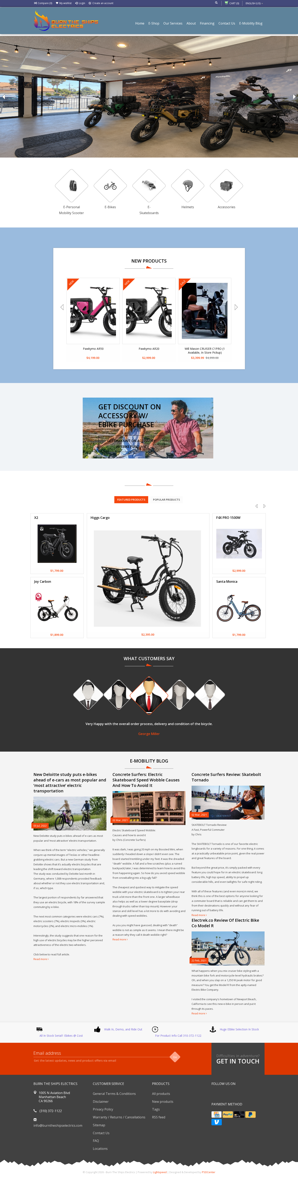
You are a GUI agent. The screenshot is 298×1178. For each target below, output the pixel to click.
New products (162, 1101)
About (191, 23)
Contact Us (227, 23)
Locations (100, 1148)
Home (139, 23)
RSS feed (158, 1117)
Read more (40, 959)
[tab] (131, 499)
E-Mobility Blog (251, 23)
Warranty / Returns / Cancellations (119, 1117)
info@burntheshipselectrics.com (57, 1125)
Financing (207, 23)
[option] (149, 97)
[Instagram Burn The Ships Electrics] (229, 1094)
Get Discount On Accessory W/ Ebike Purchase (131, 444)
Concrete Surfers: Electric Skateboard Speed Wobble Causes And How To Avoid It (146, 780)
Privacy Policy (103, 1109)
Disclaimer (101, 1101)
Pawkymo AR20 (149, 349)
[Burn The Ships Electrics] (65, 20)
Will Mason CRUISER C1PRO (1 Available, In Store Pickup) (205, 350)
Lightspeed (160, 1172)
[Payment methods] (216, 1114)
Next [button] (294, 97)
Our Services (172, 23)
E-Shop (153, 23)
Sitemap (99, 1125)
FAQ (96, 1140)
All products (161, 1093)
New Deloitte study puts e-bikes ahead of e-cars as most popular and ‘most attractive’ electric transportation (69, 783)
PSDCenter (208, 1172)
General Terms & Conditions (114, 1093)
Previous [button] (4, 97)
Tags (156, 1109)
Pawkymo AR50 (93, 349)
